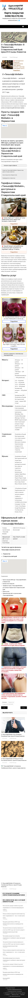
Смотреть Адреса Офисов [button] (10, 165)
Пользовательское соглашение (15, 991)
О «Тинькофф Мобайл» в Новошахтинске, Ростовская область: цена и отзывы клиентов (13, 759)
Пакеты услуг (6, 591)
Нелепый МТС (6, 978)
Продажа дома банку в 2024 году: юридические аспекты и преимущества (13, 922)
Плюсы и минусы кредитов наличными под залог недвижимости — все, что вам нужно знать (14, 915)
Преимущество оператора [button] (8, 178)
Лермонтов (6, 554)
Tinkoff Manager (13, 57)
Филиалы (4, 54)
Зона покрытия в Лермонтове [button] (9, 175)
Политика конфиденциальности (14, 989)
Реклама (22, 994)
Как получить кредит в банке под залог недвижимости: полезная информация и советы (13, 907)
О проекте (7, 994)
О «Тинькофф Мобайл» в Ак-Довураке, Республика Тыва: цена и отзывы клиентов (12, 735)
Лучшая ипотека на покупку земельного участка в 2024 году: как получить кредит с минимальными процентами (14, 930)
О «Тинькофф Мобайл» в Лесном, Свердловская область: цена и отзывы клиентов (24, 707)
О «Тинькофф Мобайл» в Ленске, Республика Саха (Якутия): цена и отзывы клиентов (6, 707)
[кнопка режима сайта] (23, 26)
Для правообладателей (15, 996)
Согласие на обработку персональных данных (15, 992)
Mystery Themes (18, 987)
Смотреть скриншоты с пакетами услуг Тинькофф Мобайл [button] (13, 354)
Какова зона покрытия (8, 583)
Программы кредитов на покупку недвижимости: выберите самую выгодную (14, 937)
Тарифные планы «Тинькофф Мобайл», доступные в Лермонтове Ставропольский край (14, 587)
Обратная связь (15, 994)
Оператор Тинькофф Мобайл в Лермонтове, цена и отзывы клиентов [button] (13, 171)
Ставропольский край (10, 556)
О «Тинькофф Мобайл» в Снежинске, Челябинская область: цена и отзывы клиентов (11, 885)
